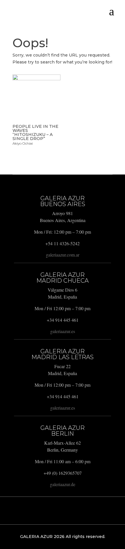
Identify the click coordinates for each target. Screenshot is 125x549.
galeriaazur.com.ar (62, 255)
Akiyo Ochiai (22, 143)
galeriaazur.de (62, 484)
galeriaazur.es (62, 331)
